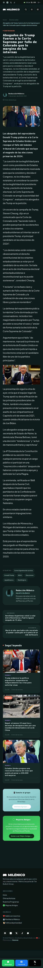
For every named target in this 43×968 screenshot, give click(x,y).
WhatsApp (8, 964)
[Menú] (37, 9)
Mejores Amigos (10, 905)
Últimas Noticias (9, 898)
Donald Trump (9, 575)
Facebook (21, 964)
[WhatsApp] (28, 933)
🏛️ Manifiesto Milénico (11, 919)
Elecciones (30, 575)
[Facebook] (4, 2)
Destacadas (14, 20)
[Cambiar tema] (31, 9)
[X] (16, 933)
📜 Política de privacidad (12, 923)
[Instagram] (7, 2)
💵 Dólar (30, 2)
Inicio (5, 20)
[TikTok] (14, 2)
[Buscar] (25, 9)
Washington (22, 580)
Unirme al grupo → (21, 807)
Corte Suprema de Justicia (23, 570)
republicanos (9, 580)
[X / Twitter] (11, 2)
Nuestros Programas (11, 902)
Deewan (15, 940)
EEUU (20, 575)
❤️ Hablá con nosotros (11, 916)
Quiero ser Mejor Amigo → (21, 836)
